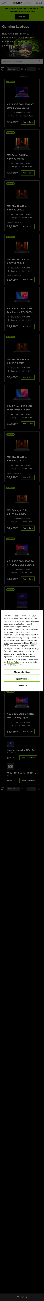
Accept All (22, 685)
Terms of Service (22, 656)
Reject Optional (22, 679)
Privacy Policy (13, 662)
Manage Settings (22, 672)
